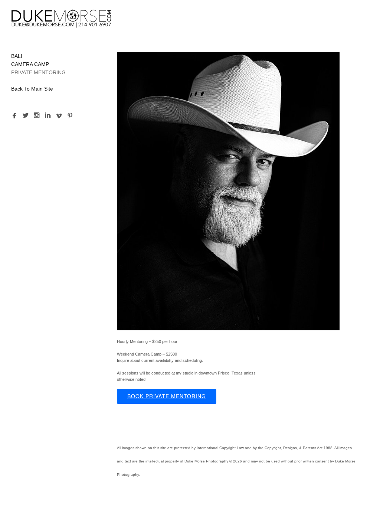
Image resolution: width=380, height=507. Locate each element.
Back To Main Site (32, 89)
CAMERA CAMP (30, 64)
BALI (16, 56)
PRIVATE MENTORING (38, 72)
